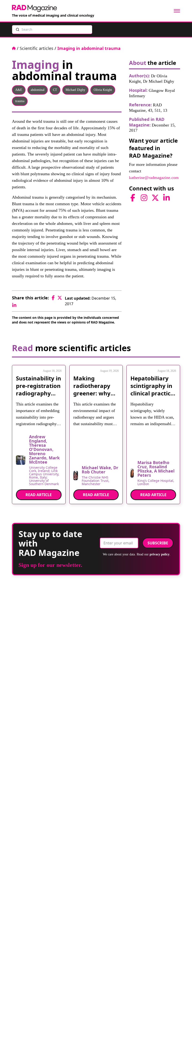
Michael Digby (75, 90)
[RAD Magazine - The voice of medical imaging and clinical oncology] (34, 8)
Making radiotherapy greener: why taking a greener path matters (92, 397)
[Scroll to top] (180, 1044)
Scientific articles (36, 48)
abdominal (37, 90)
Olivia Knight (103, 90)
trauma (19, 101)
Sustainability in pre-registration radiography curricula (38, 389)
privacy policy (160, 554)
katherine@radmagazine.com (154, 177)
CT (55, 90)
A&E (18, 90)
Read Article (39, 494)
